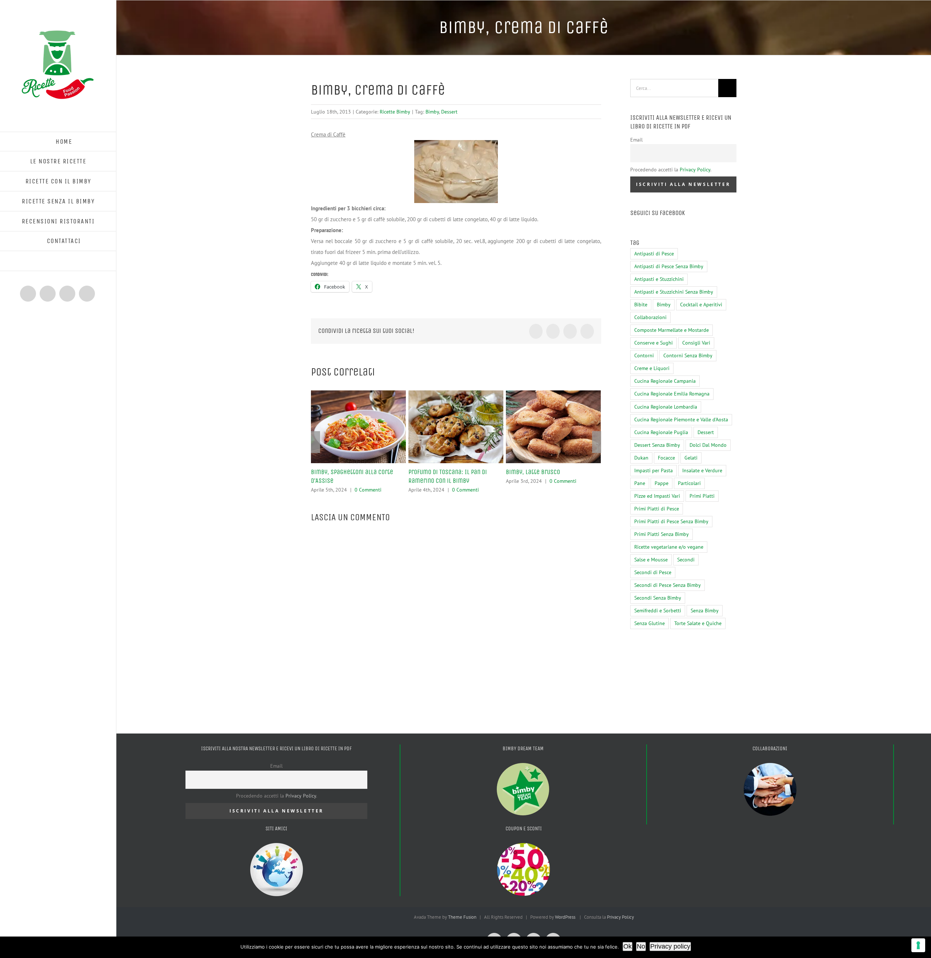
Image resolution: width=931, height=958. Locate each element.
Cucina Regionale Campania (665, 381)
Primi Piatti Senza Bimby (661, 534)
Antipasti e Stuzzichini (659, 279)
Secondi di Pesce (652, 572)
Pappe (661, 483)
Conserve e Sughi (653, 342)
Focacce (666, 457)
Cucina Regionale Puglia (661, 432)
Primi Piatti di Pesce (656, 508)
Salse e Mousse (651, 559)
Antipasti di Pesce (654, 253)
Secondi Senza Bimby (657, 598)
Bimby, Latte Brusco (533, 472)
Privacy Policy (695, 169)
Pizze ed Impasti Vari (657, 496)
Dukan (641, 457)
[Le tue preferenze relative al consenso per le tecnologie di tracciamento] (918, 945)
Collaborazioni (650, 317)
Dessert (449, 111)
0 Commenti (368, 489)
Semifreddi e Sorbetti (657, 610)
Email (636, 139)
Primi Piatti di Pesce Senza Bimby (671, 521)
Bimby (432, 111)
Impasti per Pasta (653, 470)
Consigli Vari (696, 342)
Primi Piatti (702, 496)
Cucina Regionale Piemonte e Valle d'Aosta (681, 419)
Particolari (689, 483)
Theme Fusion (462, 917)
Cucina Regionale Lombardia (665, 407)
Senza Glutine (649, 623)
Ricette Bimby (395, 111)
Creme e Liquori (652, 368)
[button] (58, 261)
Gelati (691, 457)
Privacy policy (670, 946)
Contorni (644, 355)
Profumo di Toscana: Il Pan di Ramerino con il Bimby (447, 476)
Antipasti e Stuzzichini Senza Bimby (673, 292)
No (641, 946)
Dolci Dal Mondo (708, 445)
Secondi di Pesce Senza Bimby (667, 585)
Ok (627, 946)
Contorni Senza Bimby (687, 355)
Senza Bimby (705, 610)
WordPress (565, 917)
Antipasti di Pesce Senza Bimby (668, 266)
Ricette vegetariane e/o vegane (668, 547)
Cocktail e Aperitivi (701, 304)
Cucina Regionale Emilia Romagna (672, 393)
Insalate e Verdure (702, 470)
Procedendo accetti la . (670, 169)
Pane (639, 483)
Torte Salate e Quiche (698, 623)
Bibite (640, 304)
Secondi (686, 559)
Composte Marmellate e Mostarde (671, 330)
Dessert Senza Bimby (657, 445)
